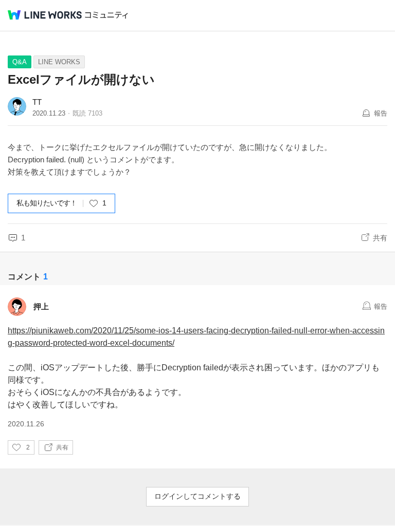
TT (37, 102)
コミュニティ (106, 15)
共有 (380, 238)
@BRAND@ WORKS (45, 15)
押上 (41, 306)
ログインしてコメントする (197, 496)
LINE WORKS (59, 62)
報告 (380, 113)
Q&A (19, 62)
